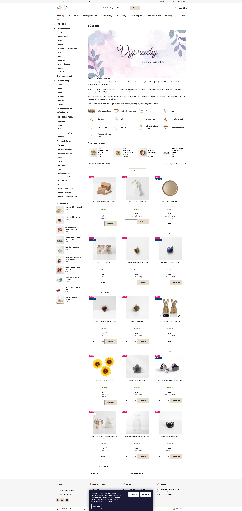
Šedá (100, 466)
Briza (60, 89)
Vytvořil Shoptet (181, 509)
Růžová (106, 293)
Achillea (61, 33)
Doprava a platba (72, 2)
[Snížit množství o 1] (93, 223)
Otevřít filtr (137, 171)
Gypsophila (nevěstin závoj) (68, 48)
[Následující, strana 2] (178, 473)
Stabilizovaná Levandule (164, 494)
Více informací (109, 502)
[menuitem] (60, 16)
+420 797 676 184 (65, 495)
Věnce (60, 185)
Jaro (60, 161)
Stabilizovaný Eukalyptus (165, 492)
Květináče (61, 165)
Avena (60, 85)
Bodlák (60, 41)
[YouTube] (67, 500)
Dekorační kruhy (64, 129)
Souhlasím (145, 494)
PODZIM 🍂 (61, 24)
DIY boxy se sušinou (65, 150)
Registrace (181, 2)
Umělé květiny (63, 181)
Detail (168, 224)
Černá (170, 352)
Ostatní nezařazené (65, 108)
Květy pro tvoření (64, 76)
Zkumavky (62, 121)
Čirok (60, 93)
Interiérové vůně (64, 177)
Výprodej (60, 145)
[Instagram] (62, 500)
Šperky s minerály (64, 193)
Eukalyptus (62, 45)
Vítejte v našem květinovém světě (134, 489)
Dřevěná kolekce (63, 141)
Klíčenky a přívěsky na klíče (67, 197)
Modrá (100, 293)
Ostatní (61, 72)
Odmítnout (133, 494)
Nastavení (96, 506)
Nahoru (95, 473)
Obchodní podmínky (87, 2)
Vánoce (60, 157)
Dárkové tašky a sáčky (66, 189)
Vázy (60, 169)
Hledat (134, 8)
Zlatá (169, 234)
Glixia (60, 52)
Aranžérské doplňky (65, 133)
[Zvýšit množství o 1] (103, 223)
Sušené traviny (62, 80)
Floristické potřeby (64, 117)
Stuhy (60, 125)
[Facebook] (58, 500)
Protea (60, 68)
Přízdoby (61, 137)
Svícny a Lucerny (64, 173)
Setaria (60, 104)
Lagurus (61, 96)
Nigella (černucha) (64, 64)
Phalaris (61, 100)
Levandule (62, 60)
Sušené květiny (63, 28)
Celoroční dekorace (65, 154)
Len (59, 56)
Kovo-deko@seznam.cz (67, 490)
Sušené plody (62, 112)
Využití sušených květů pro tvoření (168, 489)
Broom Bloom (63, 37)
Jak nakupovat (60, 2)
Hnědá (106, 466)
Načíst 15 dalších (137, 473)
